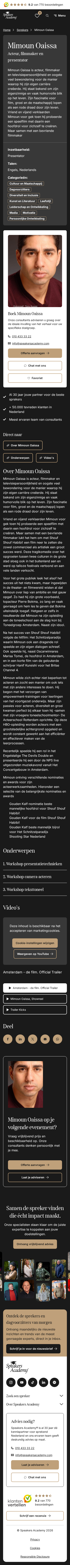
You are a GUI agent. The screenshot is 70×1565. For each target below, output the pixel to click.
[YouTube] (21, 1382)
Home (6, 30)
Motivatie (29, 212)
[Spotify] (54, 1382)
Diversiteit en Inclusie (24, 195)
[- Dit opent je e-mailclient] (45, 1039)
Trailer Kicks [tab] (18, 1009)
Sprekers (22, 30)
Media (14, 212)
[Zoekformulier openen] (47, 15)
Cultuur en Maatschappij (26, 183)
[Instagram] (11, 1382)
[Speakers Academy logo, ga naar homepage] (10, 15)
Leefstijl (45, 201)
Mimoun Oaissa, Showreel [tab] (26, 998)
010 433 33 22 (21, 336)
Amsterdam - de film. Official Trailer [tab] (35, 988)
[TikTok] (32, 1382)
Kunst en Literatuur (22, 201)
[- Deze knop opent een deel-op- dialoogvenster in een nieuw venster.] (7, 1039)
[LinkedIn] (43, 1382)
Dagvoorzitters (20, 189)
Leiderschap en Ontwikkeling (29, 206)
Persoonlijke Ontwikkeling (27, 218)
